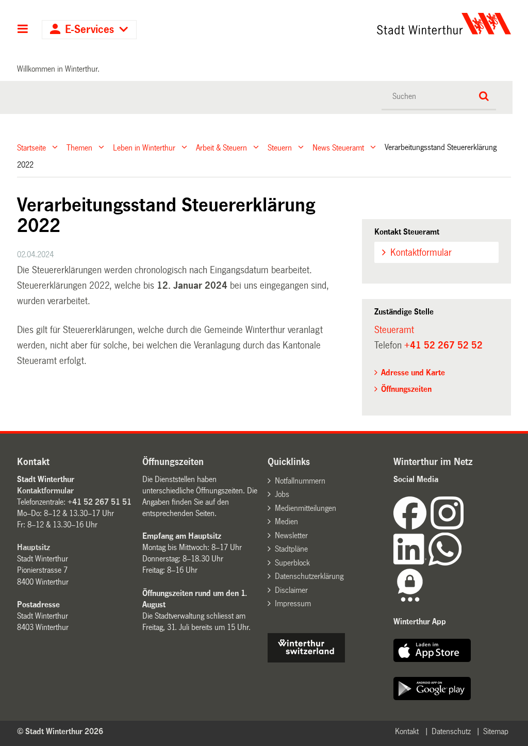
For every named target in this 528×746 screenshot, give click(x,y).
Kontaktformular (421, 252)
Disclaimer (291, 590)
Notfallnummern (300, 480)
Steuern (280, 147)
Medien (286, 521)
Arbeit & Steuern (221, 147)
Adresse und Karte (413, 372)
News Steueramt (338, 147)
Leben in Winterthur (144, 147)
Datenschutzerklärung (309, 576)
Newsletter (291, 535)
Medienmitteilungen (305, 508)
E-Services (89, 30)
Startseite (31, 147)
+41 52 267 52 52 (443, 345)
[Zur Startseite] (380, 24)
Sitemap (495, 731)
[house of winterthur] (306, 659)
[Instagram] (447, 526)
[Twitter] (465, 526)
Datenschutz (451, 731)
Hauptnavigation (23, 30)
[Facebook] (412, 526)
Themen (79, 147)
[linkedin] (410, 562)
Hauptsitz (33, 547)
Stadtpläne (291, 548)
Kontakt (407, 731)
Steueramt (394, 330)
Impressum (293, 603)
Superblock (292, 562)
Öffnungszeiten (406, 389)
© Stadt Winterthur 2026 (60, 731)
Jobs (282, 494)
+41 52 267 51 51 (99, 502)
